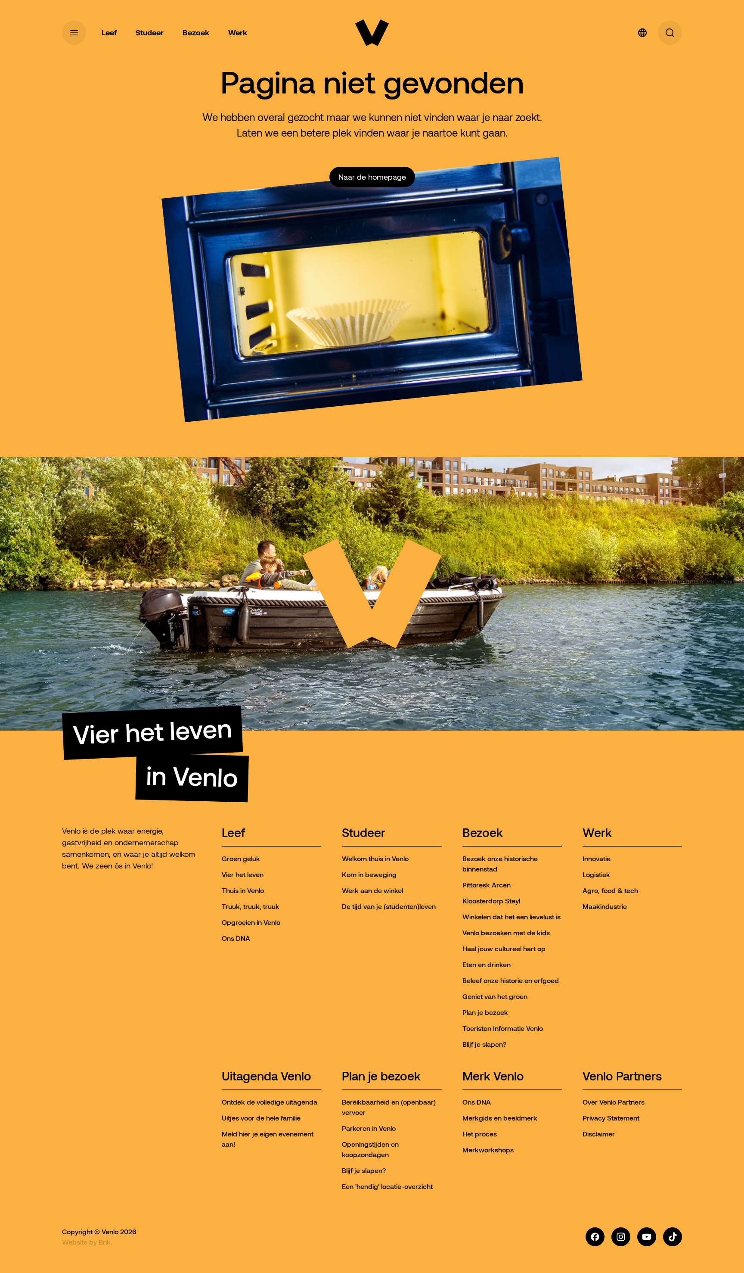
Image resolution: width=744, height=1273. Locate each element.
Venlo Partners (622, 1077)
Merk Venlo (493, 1077)
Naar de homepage (372, 177)
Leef (233, 833)
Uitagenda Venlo (266, 1077)
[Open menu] (74, 33)
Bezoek (482, 833)
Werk (597, 833)
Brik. (105, 1242)
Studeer (363, 833)
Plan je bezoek (381, 1077)
